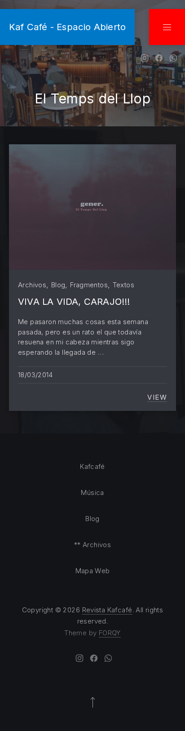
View (157, 397)
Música (92, 492)
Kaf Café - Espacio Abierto (67, 26)
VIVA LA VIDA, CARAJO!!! (74, 301)
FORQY (110, 632)
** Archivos (92, 544)
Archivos (32, 285)
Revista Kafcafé (107, 610)
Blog (58, 285)
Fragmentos (89, 285)
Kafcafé (92, 466)
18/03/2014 (35, 374)
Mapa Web (92, 570)
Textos (123, 285)
